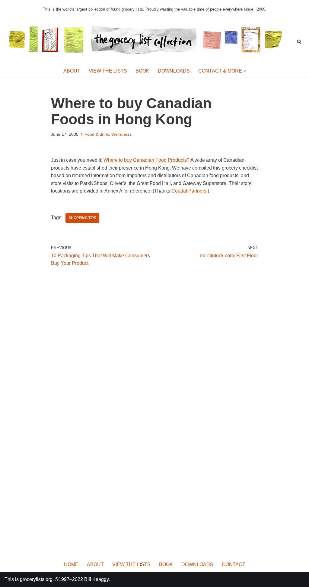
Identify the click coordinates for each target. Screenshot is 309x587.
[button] (245, 71)
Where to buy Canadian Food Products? (147, 160)
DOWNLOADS (174, 70)
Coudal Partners (188, 190)
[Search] (299, 41)
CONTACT (233, 564)
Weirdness (121, 134)
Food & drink (96, 134)
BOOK (142, 70)
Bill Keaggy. (97, 579)
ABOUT (71, 70)
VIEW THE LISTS (108, 70)
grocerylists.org (36, 579)
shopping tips (82, 218)
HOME (71, 564)
